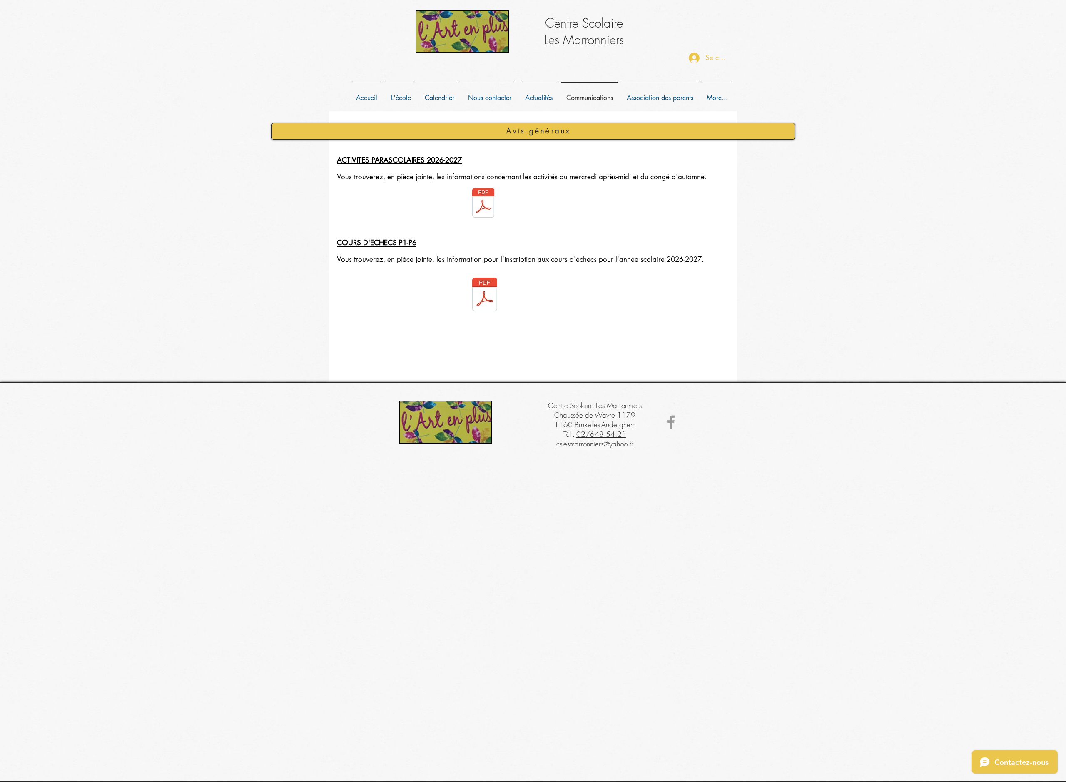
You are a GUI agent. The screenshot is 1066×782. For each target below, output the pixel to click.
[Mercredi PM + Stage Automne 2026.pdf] (483, 204)
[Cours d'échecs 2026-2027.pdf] (484, 295)
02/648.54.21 (601, 434)
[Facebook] (671, 422)
